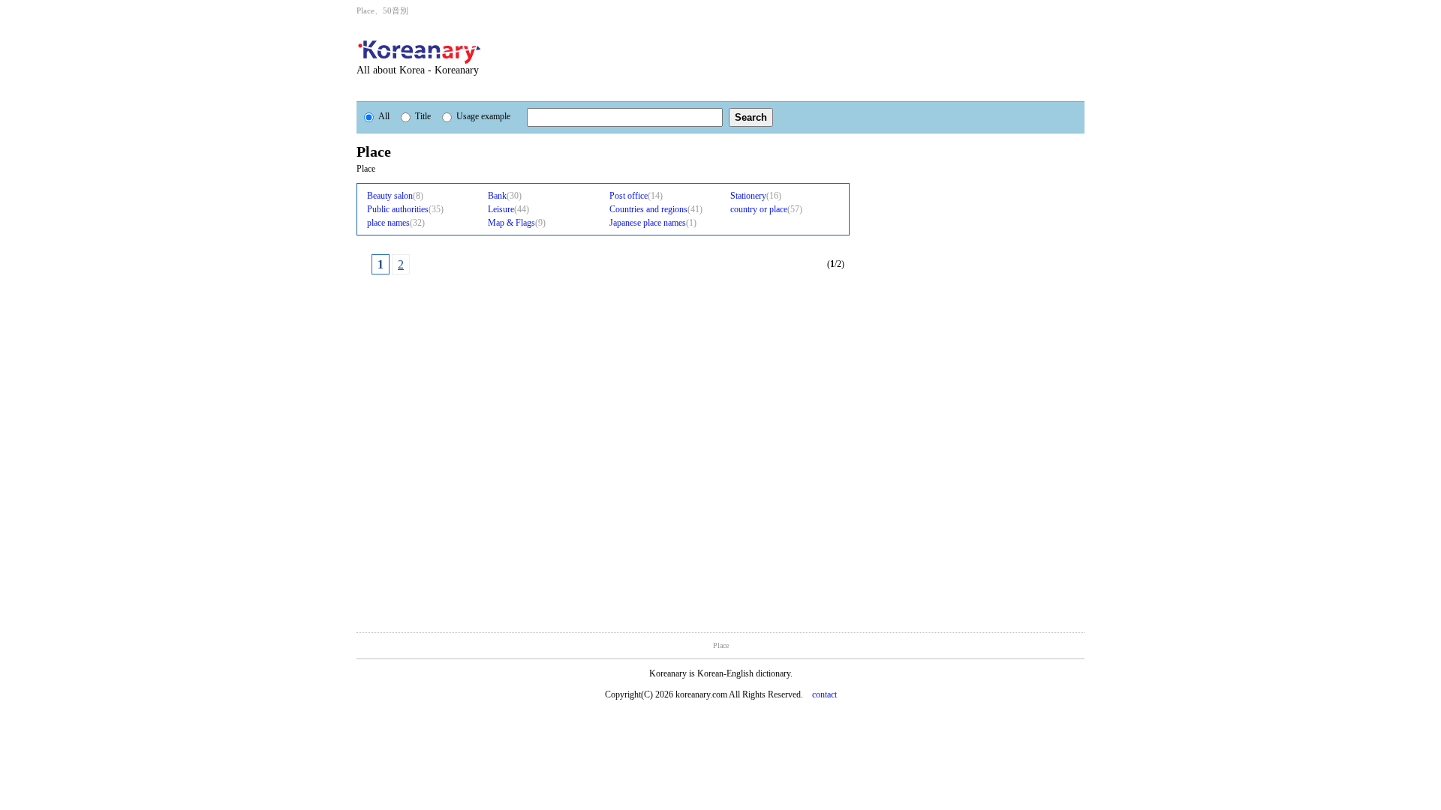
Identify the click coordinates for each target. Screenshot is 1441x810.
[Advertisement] (802, 58)
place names (388, 223)
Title (423, 116)
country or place (758, 209)
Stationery (748, 195)
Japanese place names (647, 223)
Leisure (501, 209)
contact (824, 694)
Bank (497, 195)
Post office (628, 195)
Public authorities (398, 209)
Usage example (483, 116)
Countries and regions (648, 209)
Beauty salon (390, 195)
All (384, 116)
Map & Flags (511, 223)
